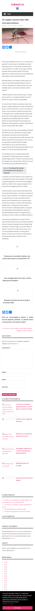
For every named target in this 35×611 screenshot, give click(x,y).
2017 (5, 583)
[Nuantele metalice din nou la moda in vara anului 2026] (18, 294)
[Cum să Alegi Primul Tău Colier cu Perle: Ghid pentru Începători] (17, 272)
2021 (5, 573)
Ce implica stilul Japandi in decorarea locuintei (17, 511)
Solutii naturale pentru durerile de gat (15, 509)
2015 (5, 587)
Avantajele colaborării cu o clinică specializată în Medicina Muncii (24, 451)
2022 (5, 571)
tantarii (22, 62)
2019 (5, 578)
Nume (4, 372)
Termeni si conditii (7, 604)
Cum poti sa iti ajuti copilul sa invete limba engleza (17, 328)
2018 (5, 580)
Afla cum (12, 538)
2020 (5, 576)
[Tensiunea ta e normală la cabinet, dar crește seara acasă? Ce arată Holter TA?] (17, 250)
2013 (5, 589)
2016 (5, 585)
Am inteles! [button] (17, 608)
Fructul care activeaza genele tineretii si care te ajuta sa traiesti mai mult (24, 406)
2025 (5, 564)
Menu (9, 14)
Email (4, 379)
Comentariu (6, 348)
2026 (5, 562)
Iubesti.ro (17, 4)
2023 (5, 569)
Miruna (14, 25)
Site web (5, 387)
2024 (5, 567)
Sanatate (20, 25)
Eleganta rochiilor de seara (24, 330)
